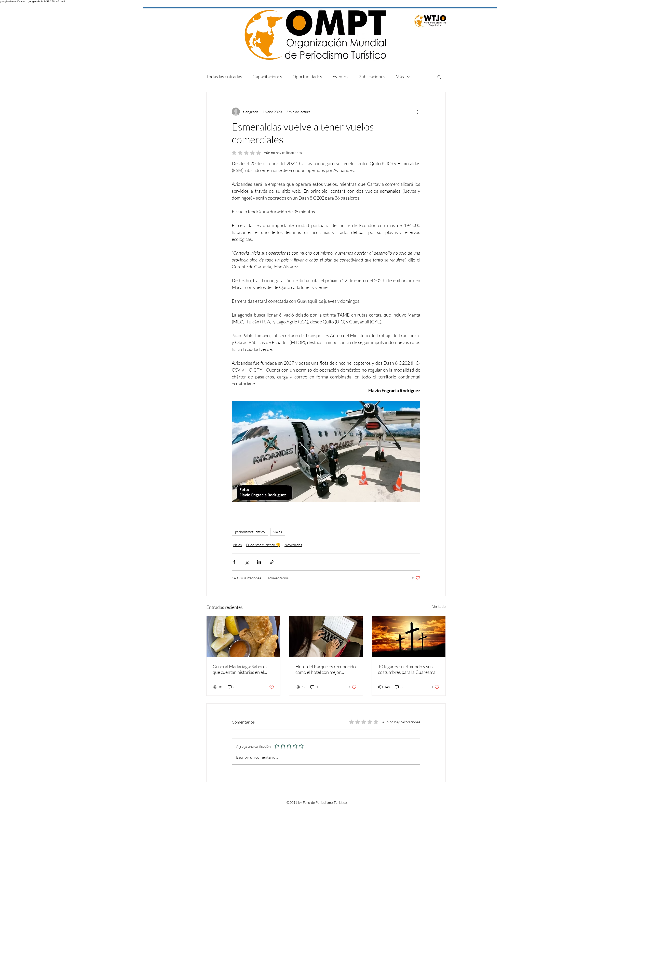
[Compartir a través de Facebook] (234, 562)
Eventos (340, 76)
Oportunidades (307, 76)
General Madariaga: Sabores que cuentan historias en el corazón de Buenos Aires (240, 669)
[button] (439, 77)
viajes (278, 532)
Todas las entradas (224, 76)
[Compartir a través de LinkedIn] (259, 562)
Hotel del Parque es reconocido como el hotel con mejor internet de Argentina (325, 669)
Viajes (237, 545)
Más (400, 76)
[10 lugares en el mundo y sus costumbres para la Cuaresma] (408, 636)
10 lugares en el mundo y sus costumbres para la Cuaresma (407, 669)
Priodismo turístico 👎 (263, 545)
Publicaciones (372, 76)
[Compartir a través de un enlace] (271, 562)
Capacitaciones (267, 76)
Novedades (293, 545)
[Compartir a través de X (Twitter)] (246, 562)
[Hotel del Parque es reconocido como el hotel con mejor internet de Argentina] (326, 636)
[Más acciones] (417, 112)
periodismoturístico (250, 532)
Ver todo (439, 606)
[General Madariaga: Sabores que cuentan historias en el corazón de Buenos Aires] (243, 636)
